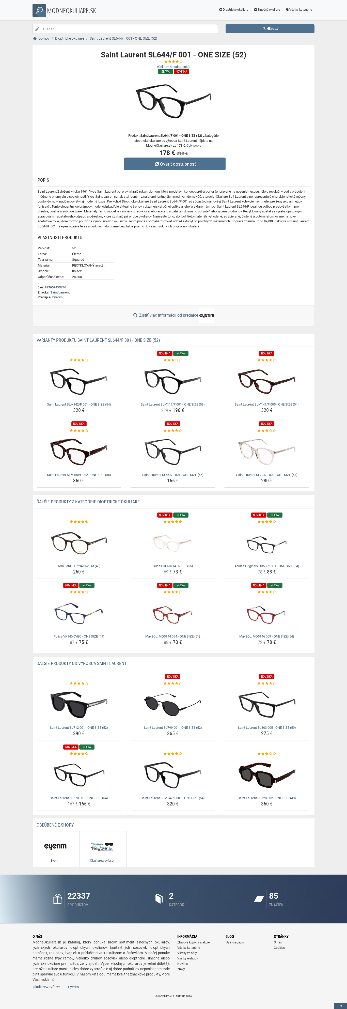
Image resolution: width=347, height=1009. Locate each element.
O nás (278, 942)
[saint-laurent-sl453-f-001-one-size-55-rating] (173, 430)
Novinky (182, 964)
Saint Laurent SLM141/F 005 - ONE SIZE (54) (267, 404)
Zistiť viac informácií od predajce (168, 315)
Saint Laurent (60, 292)
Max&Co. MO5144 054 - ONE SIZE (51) (172, 636)
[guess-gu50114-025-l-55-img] (173, 543)
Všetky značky (187, 953)
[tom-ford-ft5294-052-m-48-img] (79, 543)
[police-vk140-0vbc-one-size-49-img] (79, 614)
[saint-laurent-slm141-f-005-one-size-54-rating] (267, 360)
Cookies (279, 948)
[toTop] (340, 1006)
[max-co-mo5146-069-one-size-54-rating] (267, 592)
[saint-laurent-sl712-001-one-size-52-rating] (79, 683)
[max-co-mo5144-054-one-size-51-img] (173, 614)
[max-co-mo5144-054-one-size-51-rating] (173, 592)
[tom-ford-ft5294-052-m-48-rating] (79, 521)
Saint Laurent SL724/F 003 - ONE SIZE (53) (266, 475)
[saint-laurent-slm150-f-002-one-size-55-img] (79, 452)
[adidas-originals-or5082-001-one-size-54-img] (267, 543)
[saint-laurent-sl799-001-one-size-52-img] (173, 705)
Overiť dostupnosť (178, 164)
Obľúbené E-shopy (55, 825)
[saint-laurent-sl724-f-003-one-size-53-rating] (267, 430)
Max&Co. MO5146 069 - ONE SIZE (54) (266, 636)
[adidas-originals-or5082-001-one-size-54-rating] (267, 521)
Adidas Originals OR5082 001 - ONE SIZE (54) (266, 566)
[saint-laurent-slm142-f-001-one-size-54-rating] (79, 360)
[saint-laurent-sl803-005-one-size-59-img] (267, 705)
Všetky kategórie (300, 9)
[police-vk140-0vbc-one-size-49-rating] (79, 592)
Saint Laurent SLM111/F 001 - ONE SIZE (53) (173, 404)
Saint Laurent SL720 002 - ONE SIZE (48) (267, 798)
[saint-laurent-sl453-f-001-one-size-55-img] (173, 452)
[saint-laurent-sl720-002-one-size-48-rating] (267, 753)
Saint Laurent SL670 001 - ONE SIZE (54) (79, 798)
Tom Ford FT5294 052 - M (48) (79, 566)
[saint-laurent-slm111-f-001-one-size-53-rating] (173, 360)
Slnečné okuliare (269, 9)
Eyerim (57, 297)
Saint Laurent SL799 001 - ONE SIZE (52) (173, 727)
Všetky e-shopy (187, 958)
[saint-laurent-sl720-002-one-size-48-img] (267, 775)
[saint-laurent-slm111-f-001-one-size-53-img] (173, 382)
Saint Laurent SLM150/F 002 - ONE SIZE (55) (79, 475)
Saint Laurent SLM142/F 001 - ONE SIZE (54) (79, 404)
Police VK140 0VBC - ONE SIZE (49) (79, 636)
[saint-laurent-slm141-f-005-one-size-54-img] (267, 382)
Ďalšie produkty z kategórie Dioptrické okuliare (88, 501)
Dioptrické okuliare (235, 9)
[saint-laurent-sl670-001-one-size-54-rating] (79, 753)
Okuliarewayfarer (46, 987)
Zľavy (181, 969)
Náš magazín (235, 942)
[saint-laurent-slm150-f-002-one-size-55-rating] (79, 430)
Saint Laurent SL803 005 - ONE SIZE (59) (267, 727)
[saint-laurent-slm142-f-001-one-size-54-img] (79, 382)
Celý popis (193, 145)
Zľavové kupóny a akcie (193, 942)
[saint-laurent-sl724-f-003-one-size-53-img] (267, 452)
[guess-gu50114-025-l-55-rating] (173, 521)
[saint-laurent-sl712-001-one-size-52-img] (79, 705)
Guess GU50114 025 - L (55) (173, 566)
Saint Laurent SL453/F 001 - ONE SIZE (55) (172, 475)
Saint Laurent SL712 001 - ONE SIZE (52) (79, 727)
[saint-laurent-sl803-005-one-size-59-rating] (267, 683)
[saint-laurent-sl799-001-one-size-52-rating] (173, 683)
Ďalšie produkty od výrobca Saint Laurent (82, 663)
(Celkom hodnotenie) (173, 67)
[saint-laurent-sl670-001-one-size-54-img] (79, 775)
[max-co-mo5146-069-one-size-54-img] (267, 614)
